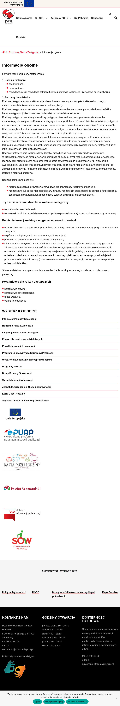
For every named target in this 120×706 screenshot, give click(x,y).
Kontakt (20, 37)
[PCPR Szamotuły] (8, 16)
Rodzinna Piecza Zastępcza (23, 52)
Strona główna (24, 18)
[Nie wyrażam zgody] (116, 698)
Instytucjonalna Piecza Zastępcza (20, 332)
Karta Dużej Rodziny (13, 393)
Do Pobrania (81, 18)
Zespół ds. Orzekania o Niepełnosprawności (26, 387)
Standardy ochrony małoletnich (59, 571)
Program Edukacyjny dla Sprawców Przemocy (27, 353)
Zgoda (37, 701)
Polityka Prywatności (13, 592)
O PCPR (39, 18)
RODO (35, 592)
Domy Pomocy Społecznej (16, 373)
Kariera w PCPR (59, 18)
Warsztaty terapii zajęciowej (17, 380)
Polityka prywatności (77, 701)
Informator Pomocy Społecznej (19, 319)
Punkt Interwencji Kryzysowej (18, 346)
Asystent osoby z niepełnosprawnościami (25, 400)
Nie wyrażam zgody (54, 701)
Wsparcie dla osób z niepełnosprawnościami (27, 359)
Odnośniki (97, 18)
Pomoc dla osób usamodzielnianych (22, 339)
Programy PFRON (12, 366)
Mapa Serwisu (110, 592)
